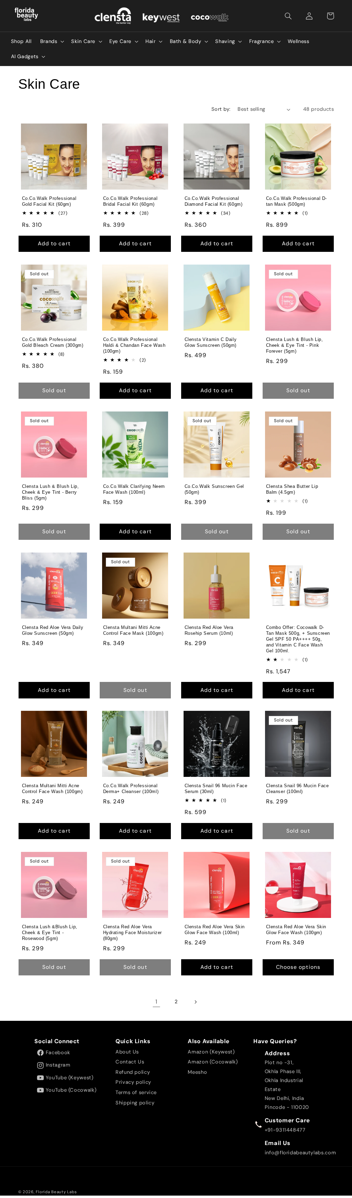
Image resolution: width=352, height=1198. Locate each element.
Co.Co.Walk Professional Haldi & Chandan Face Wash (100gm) (134, 345)
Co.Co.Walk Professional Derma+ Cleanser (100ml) (131, 788)
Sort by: (220, 109)
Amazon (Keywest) (211, 1051)
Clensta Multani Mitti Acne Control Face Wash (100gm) (52, 788)
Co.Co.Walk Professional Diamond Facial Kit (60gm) (214, 201)
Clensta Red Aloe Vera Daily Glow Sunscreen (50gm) (52, 630)
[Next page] (196, 1002)
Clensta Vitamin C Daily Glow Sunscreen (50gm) (211, 342)
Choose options (298, 967)
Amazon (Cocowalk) (213, 1061)
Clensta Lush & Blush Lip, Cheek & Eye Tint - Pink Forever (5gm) (294, 345)
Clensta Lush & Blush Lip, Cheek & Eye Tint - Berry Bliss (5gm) (50, 492)
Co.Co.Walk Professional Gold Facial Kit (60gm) (49, 201)
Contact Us (130, 1061)
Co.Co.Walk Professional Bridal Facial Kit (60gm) (130, 201)
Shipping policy (135, 1102)
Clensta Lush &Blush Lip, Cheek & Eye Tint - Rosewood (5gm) (49, 932)
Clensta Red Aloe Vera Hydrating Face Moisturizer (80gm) (132, 932)
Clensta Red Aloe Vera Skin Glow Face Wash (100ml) (215, 929)
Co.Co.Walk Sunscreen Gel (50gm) (214, 489)
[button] (288, 16)
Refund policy (133, 1072)
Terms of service (136, 1092)
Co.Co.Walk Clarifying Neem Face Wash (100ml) (134, 489)
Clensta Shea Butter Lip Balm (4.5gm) (292, 489)
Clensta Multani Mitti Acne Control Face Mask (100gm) (133, 630)
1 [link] (156, 1001)
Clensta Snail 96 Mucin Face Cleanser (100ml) (297, 788)
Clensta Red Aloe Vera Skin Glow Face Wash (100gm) (296, 929)
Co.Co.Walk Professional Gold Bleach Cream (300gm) (52, 342)
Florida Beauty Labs (56, 1192)
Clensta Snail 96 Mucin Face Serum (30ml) (216, 788)
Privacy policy (133, 1082)
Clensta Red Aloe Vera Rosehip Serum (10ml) (209, 630)
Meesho (197, 1072)
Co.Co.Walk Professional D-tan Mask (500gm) (296, 201)
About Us (127, 1051)
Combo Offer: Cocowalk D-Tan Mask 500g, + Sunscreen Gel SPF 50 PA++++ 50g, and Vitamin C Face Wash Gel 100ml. (298, 639)
